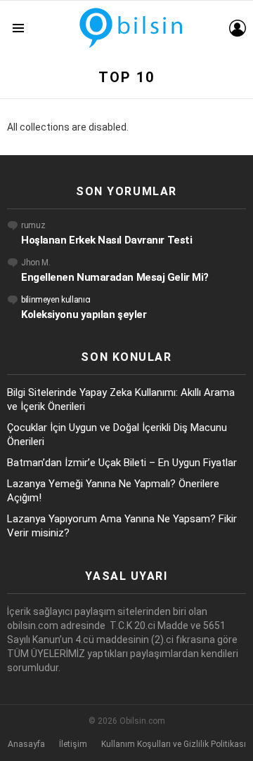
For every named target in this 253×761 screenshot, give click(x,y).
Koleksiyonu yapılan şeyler (83, 314)
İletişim (73, 744)
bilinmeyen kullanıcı (56, 300)
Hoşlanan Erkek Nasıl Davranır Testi (106, 240)
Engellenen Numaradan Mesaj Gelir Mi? (115, 277)
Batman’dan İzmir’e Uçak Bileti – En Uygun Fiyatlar (122, 462)
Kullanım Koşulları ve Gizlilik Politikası (173, 744)
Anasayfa (26, 744)
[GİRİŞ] (237, 28)
